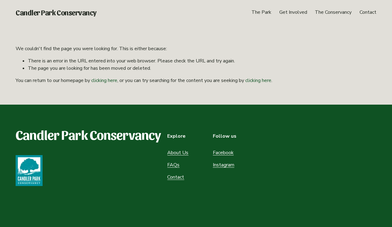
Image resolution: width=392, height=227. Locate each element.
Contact (368, 12)
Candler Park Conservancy (56, 12)
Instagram (223, 165)
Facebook (223, 152)
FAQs (173, 165)
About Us (177, 152)
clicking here (104, 80)
